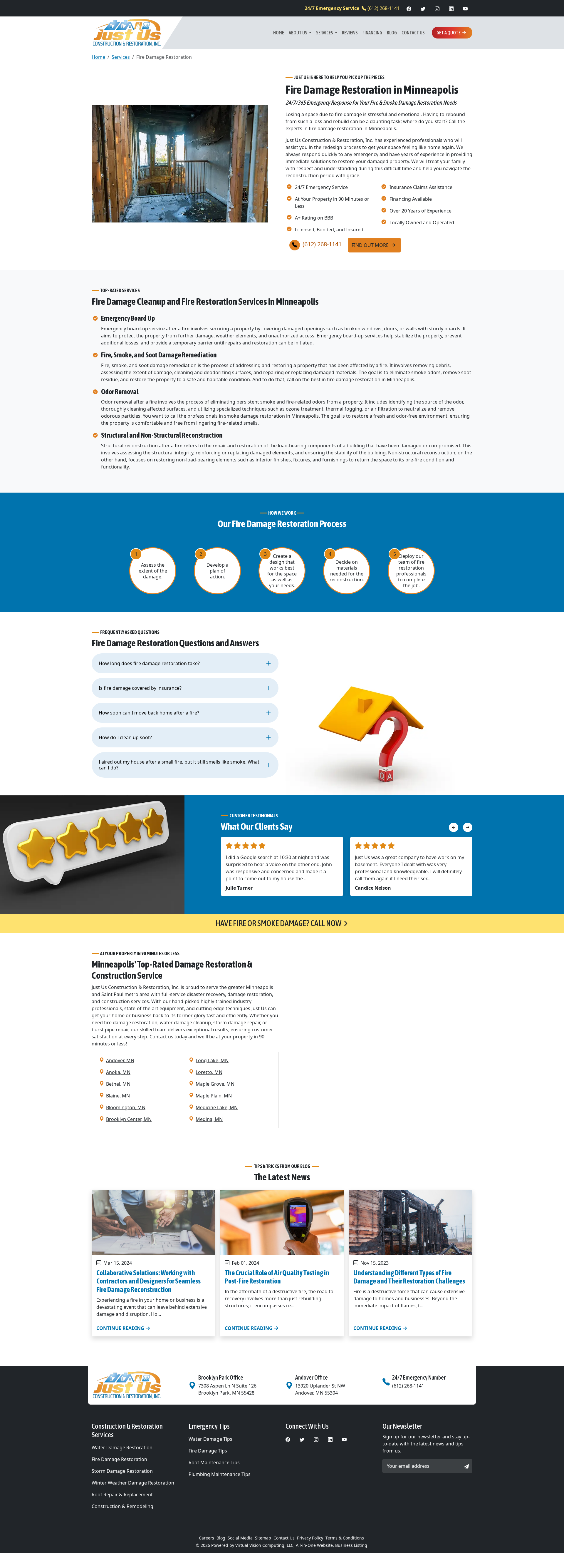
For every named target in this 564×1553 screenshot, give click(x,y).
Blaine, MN (118, 1095)
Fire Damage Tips (208, 1450)
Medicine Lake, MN (217, 1107)
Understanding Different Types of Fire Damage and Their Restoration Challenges (409, 1277)
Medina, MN (209, 1119)
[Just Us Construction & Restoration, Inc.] (127, 32)
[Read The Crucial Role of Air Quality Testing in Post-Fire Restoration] (282, 1222)
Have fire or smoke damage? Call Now (278, 923)
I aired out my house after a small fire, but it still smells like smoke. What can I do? (179, 765)
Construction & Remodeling (122, 1506)
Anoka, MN (118, 1072)
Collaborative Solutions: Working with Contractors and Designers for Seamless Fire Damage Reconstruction (148, 1281)
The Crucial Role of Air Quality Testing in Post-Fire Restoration (277, 1277)
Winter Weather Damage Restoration (133, 1483)
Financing (372, 32)
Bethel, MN (118, 1084)
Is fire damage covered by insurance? (140, 688)
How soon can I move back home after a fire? (149, 712)
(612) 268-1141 (352, 8)
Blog (392, 32)
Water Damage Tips (210, 1439)
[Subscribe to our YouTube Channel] (465, 8)
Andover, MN (120, 1060)
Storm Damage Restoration (122, 1471)
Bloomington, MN (125, 1107)
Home (278, 32)
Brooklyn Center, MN (129, 1119)
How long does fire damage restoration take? (149, 663)
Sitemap (263, 1538)
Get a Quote (449, 32)
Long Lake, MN (212, 1060)
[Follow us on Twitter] (423, 8)
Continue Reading (120, 1328)
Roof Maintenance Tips (214, 1462)
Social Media (240, 1538)
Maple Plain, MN (214, 1095)
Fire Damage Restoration (119, 1459)
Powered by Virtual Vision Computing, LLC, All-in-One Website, (272, 1545)
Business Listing (351, 1545)
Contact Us (413, 32)
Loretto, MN (209, 1072)
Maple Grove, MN (215, 1084)
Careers (206, 1538)
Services (325, 32)
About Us (298, 32)
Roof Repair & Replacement (122, 1494)
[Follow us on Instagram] (437, 8)
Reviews (350, 32)
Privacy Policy (310, 1538)
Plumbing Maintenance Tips (220, 1474)
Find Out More (371, 245)
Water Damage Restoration (122, 1447)
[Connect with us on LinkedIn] (451, 8)
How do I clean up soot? (125, 737)
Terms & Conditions (344, 1538)
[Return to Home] (137, 1385)
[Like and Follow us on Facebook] (409, 8)
